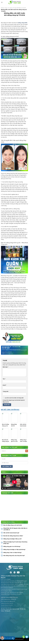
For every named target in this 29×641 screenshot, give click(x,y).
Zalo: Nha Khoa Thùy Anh (6, 607)
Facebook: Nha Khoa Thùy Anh (7, 603)
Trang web (5, 391)
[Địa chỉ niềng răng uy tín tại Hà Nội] (5, 418)
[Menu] (2, 2)
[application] (14, 482)
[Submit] (26, 451)
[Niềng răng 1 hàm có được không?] (23, 433)
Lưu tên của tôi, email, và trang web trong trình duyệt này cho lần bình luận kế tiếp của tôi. (14, 400)
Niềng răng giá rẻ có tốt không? (14, 440)
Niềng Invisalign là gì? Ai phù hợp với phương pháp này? (15, 542)
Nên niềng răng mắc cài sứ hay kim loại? (14, 555)
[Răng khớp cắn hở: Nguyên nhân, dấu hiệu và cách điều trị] (14, 418)
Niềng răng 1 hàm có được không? (23, 440)
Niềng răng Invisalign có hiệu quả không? (14, 549)
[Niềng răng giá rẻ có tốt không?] (14, 433)
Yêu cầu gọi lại (8, 638)
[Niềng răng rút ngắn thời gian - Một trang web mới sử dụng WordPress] (14, 2)
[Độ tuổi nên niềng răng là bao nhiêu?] (5, 433)
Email (4, 385)
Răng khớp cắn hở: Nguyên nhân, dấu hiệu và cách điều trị (14, 425)
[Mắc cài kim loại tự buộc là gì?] (23, 418)
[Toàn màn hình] (26, 488)
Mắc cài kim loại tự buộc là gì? (23, 425)
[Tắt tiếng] (24, 488)
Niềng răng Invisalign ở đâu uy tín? (12, 538)
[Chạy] (2, 488)
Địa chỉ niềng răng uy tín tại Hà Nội (5, 425)
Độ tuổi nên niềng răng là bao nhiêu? (5, 440)
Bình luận (5, 367)
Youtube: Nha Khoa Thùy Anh (7, 605)
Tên (4, 379)
